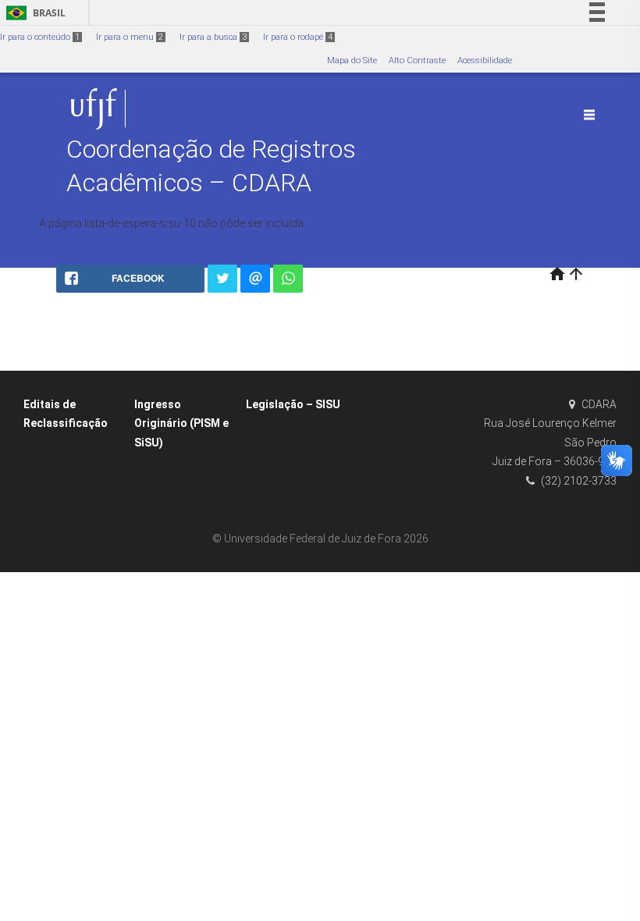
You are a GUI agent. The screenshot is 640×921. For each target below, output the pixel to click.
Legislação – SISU (293, 404)
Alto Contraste (417, 60)
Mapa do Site (352, 60)
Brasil (33, 13)
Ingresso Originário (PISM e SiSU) (181, 423)
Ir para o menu (129, 37)
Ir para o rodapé (297, 37)
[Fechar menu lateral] (589, 114)
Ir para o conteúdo (40, 37)
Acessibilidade (484, 60)
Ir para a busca (213, 37)
